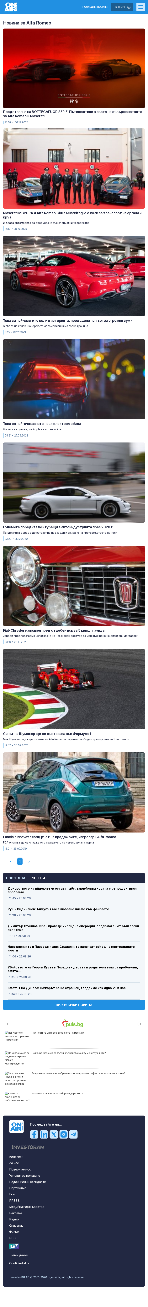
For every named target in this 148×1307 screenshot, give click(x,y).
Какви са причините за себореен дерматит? (57, 1093)
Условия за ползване (24, 1175)
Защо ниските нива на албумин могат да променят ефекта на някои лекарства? (78, 1073)
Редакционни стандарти (27, 1182)
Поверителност (21, 1169)
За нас (14, 1163)
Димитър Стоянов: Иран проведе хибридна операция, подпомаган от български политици (73, 928)
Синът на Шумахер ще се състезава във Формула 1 (47, 734)
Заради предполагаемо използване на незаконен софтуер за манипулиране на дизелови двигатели (70, 635)
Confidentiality (19, 1263)
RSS (12, 1238)
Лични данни (18, 1255)
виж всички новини (74, 1005)
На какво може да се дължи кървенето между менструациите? (69, 1053)
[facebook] (34, 1134)
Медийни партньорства (26, 1206)
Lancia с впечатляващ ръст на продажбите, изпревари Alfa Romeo (59, 837)
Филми (14, 1231)
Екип (12, 1194)
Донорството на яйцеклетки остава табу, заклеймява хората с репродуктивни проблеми (72, 890)
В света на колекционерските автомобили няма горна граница (45, 326)
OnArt (14, 1246)
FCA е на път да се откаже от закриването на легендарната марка (48, 842)
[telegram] (73, 1134)
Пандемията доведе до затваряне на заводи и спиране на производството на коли (60, 532)
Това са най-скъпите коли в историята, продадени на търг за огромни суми (67, 321)
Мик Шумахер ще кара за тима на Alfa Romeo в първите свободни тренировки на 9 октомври (66, 739)
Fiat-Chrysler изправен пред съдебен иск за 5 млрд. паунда (53, 630)
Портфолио (17, 1188)
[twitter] (54, 1134)
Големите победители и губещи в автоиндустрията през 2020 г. (58, 527)
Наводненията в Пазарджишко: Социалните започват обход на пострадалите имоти (71, 948)
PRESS (14, 1200)
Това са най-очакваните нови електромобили (42, 424)
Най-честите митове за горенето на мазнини (58, 1032)
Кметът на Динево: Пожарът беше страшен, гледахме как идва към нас (67, 988)
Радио (14, 1219)
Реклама (15, 1213)
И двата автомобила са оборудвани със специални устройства (46, 222)
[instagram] (63, 1134)
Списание (16, 1225)
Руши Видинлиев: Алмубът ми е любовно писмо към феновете (58, 909)
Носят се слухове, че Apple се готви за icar (32, 429)
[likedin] (44, 1134)
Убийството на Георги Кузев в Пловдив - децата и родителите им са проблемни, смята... (73, 969)
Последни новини (95, 7)
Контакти (16, 1156)
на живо (120, 7)
